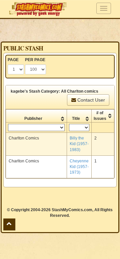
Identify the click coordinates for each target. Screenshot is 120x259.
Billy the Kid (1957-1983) (79, 144)
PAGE (13, 59)
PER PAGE (35, 59)
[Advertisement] (60, 30)
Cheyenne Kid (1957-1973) (79, 167)
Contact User (90, 100)
